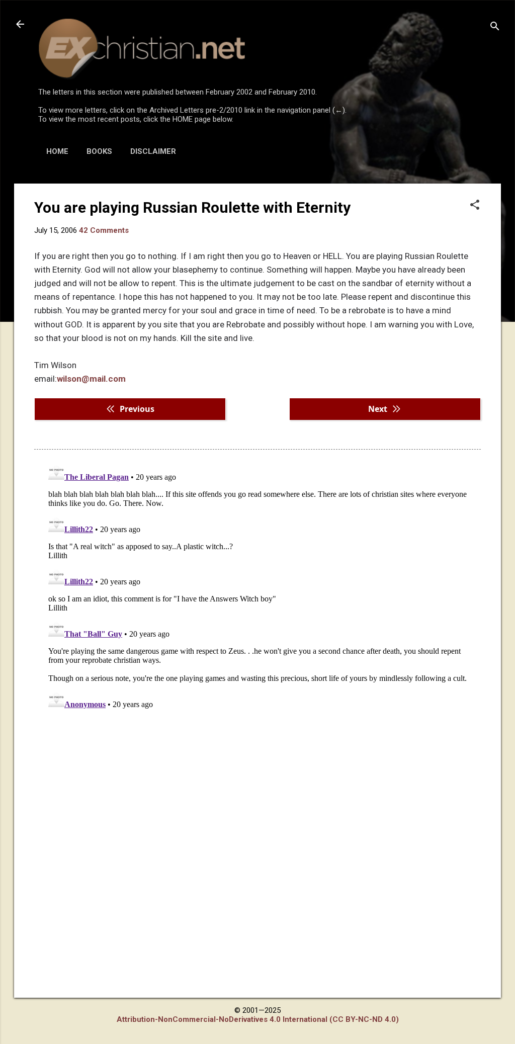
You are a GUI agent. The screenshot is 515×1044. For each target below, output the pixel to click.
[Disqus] (257, 585)
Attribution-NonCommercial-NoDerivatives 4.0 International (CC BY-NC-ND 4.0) (258, 1019)
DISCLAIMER (153, 151)
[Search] (495, 27)
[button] (475, 206)
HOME (57, 151)
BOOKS (99, 151)
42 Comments (104, 230)
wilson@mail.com (91, 379)
